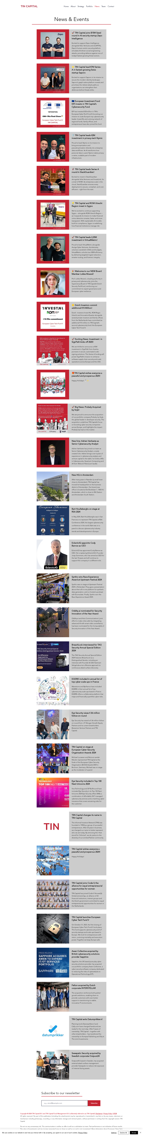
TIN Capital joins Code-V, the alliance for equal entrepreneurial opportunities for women (87, 886)
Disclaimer (99, 1114)
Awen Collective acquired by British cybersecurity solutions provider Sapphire (86, 954)
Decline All (123, 1133)
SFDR (115, 1114)
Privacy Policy (108, 1114)
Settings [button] (114, 1133)
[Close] (140, 1132)
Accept (134, 1133)
